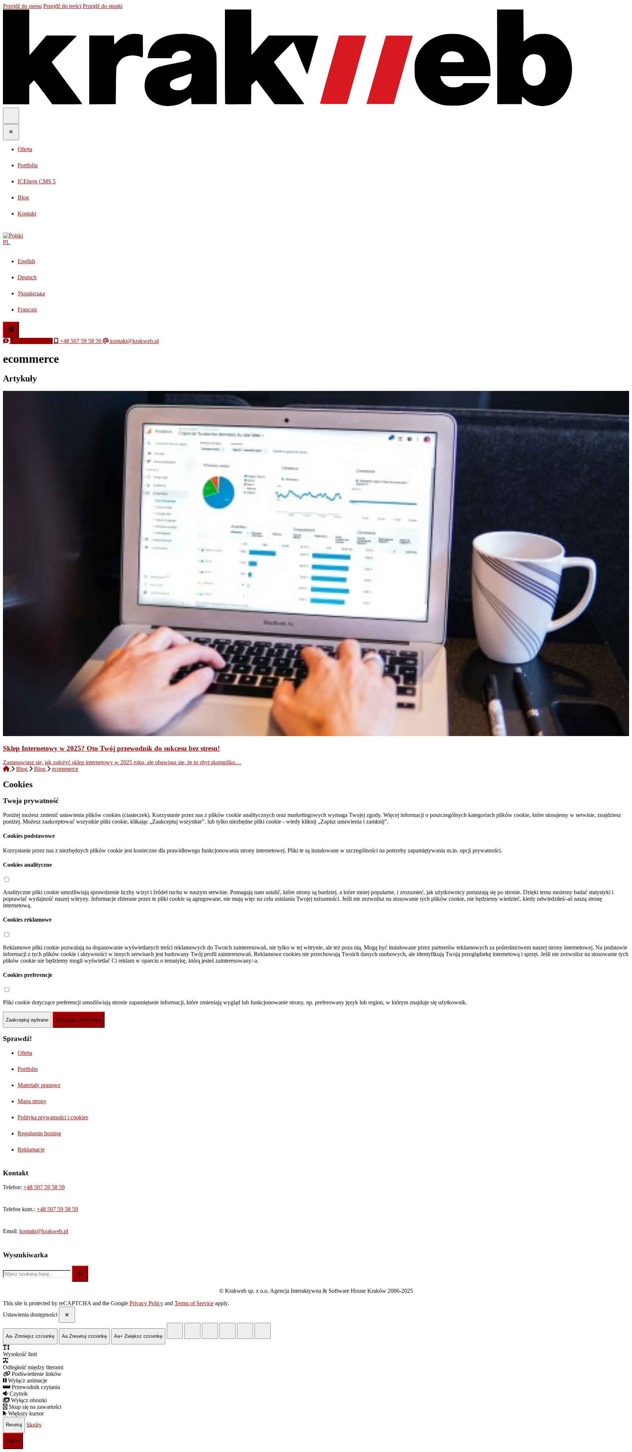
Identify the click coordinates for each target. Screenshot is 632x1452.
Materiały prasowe (39, 1085)
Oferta (25, 1053)
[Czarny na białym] (227, 1331)
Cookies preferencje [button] (27, 975)
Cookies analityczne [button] (27, 865)
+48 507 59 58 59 (44, 1187)
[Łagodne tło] (263, 1331)
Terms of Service (194, 1303)
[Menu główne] (11, 116)
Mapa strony (32, 1101)
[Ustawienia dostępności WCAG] (11, 330)
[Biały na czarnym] (192, 1331)
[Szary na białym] (210, 1331)
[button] (316, 239)
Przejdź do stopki (103, 6)
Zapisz (13, 1441)
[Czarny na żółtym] (245, 1331)
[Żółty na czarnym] (175, 1331)
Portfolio (28, 1069)
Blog (22, 769)
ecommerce (65, 769)
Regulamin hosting (39, 1133)
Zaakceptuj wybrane (27, 1020)
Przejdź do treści (62, 6)
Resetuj (14, 1424)
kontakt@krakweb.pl (43, 1231)
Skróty (34, 1424)
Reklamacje (31, 1149)
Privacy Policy (146, 1303)
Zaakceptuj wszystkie (79, 1020)
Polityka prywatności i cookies (53, 1117)
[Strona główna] (7, 769)
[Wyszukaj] (80, 1274)
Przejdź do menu (22, 6)
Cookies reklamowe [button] (27, 920)
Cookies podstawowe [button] (29, 836)
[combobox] (37, 1274)
